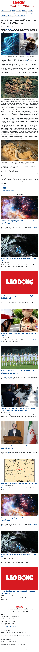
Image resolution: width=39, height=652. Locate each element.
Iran (8, 452)
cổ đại (14, 174)
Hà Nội (2, 340)
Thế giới (9, 15)
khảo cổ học (8, 29)
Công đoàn (14, 13)
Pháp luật (31, 10)
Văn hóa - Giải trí (22, 13)
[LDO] (19, 208)
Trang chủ (4, 10)
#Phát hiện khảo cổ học (8, 190)
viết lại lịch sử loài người (13, 120)
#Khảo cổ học (6, 186)
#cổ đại (4, 188)
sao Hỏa (21, 264)
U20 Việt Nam (8, 377)
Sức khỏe (4, 15)
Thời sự (3, 13)
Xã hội (9, 10)
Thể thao (19, 10)
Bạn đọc (9, 13)
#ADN (4, 187)
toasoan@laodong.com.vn (10, 626)
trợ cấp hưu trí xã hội (15, 415)
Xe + (14, 15)
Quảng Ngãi (3, 487)
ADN (27, 60)
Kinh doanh (24, 10)
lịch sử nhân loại (9, 73)
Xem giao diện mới (21, 15)
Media (13, 10)
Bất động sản (31, 13)
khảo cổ (6, 302)
